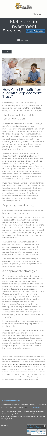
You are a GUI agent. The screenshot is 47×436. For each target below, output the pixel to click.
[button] (37, 14)
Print (7, 52)
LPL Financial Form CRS (10, 401)
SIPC (39, 407)
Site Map (4, 426)
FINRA (34, 407)
